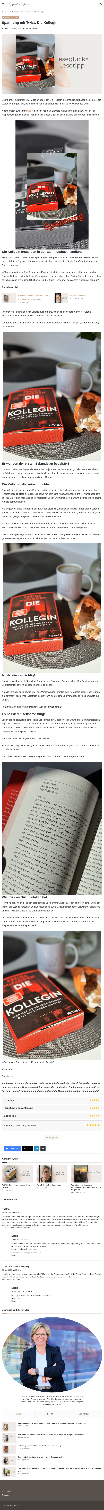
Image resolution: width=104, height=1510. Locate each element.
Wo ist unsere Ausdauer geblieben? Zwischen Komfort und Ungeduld (86, 1187)
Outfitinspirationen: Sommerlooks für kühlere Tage (40, 1446)
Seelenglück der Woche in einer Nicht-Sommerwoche (41, 1457)
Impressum (6, 1491)
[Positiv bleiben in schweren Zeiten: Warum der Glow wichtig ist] (9, 298)
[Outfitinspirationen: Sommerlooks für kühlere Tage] (9, 1449)
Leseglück (52, 1138)
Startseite (7, 12)
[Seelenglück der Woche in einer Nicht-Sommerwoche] (9, 1460)
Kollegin (74, 322)
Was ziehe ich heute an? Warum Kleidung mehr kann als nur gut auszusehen (51, 1435)
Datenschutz (7, 1495)
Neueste (18, 1414)
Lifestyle (15, 12)
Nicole (6, 29)
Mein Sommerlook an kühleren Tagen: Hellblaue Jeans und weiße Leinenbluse (52, 1423)
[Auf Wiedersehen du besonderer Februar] (17, 1173)
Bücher (15, 17)
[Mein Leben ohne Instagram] (52, 1173)
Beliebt (50, 1414)
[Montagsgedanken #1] (61, 298)
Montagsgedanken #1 (79, 295)
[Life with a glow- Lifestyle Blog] (18, 4)
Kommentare (84, 1414)
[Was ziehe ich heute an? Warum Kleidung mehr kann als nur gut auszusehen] (9, 1438)
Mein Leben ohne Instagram (49, 1185)
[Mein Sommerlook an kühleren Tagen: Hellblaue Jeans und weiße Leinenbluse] (9, 1426)
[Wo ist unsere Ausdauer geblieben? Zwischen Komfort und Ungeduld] (86, 1173)
